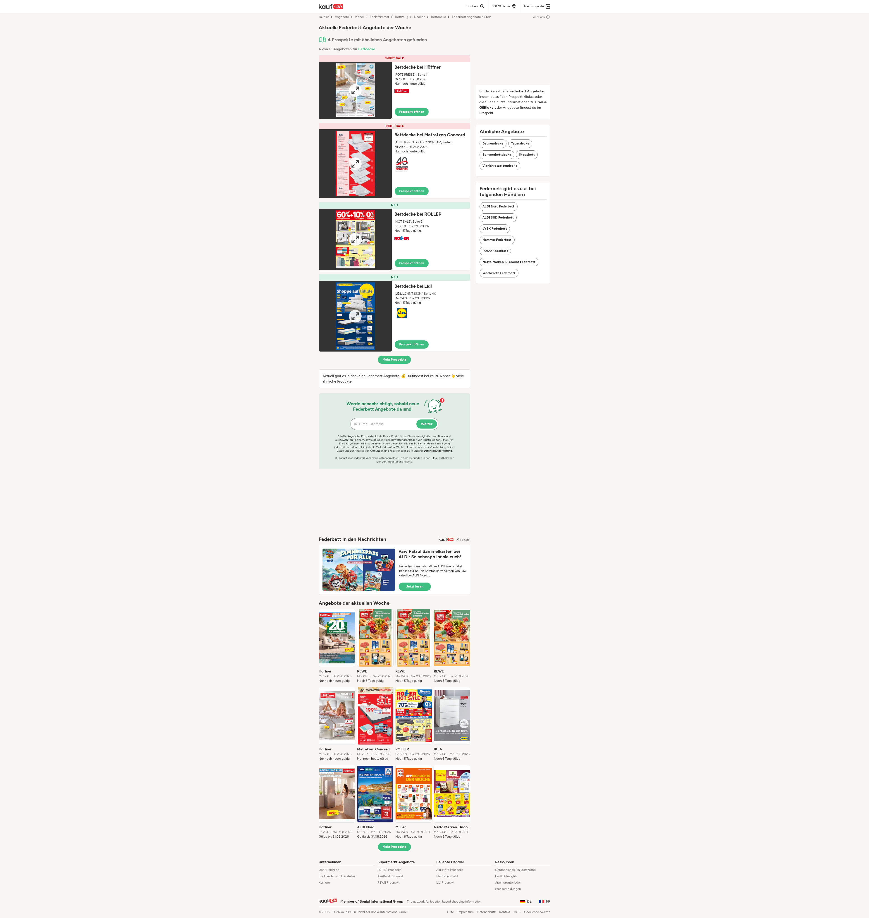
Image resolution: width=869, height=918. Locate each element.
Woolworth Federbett (499, 273)
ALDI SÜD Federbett (498, 217)
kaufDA (324, 17)
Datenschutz (486, 912)
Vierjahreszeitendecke (499, 166)
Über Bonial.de (329, 870)
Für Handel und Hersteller (337, 876)
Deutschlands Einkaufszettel (515, 870)
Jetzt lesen (414, 586)
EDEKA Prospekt (389, 870)
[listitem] (337, 646)
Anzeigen (539, 17)
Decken (419, 17)
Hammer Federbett (497, 240)
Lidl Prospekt (445, 882)
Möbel (359, 17)
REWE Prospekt (388, 882)
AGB (517, 912)
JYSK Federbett (494, 229)
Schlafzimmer (379, 17)
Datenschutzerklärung (438, 450)
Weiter (426, 424)
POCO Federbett (495, 251)
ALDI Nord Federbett (498, 206)
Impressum (466, 912)
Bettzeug (401, 17)
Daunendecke (493, 143)
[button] (394, 87)
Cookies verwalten (537, 912)
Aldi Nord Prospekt (449, 870)
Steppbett (527, 155)
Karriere (324, 882)
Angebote (342, 17)
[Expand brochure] (355, 90)
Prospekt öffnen (411, 112)
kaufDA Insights (506, 876)
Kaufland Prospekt (390, 876)
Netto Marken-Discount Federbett (508, 262)
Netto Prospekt (447, 876)
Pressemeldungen (508, 889)
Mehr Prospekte (394, 359)
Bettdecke (438, 17)
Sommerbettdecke (496, 155)
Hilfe (450, 912)
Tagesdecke (520, 143)
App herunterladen (508, 882)
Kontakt (504, 912)
